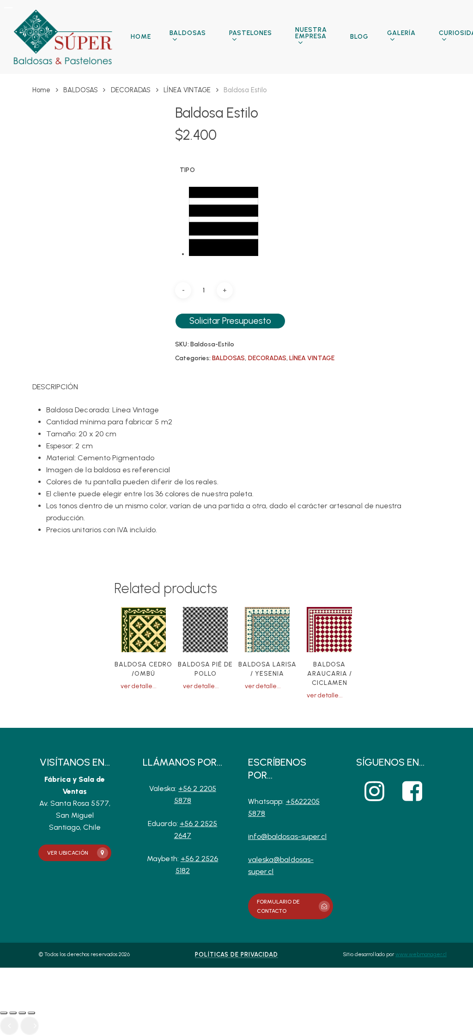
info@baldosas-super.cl (287, 836)
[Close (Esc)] (3, 1012)
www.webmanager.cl (421, 955)
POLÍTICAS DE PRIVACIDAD (236, 955)
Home (41, 90)
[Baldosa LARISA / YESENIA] (267, 629)
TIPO (187, 170)
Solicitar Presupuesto (230, 320)
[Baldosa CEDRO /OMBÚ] (143, 629)
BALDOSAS (80, 90)
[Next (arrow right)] (29, 1026)
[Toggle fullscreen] (22, 1012)
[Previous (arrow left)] (9, 1026)
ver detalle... (139, 686)
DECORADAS (131, 90)
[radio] (223, 222)
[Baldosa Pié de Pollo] (205, 629)
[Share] (13, 1012)
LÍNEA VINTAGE (187, 90)
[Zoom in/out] (31, 1012)
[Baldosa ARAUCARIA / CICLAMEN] (329, 629)
